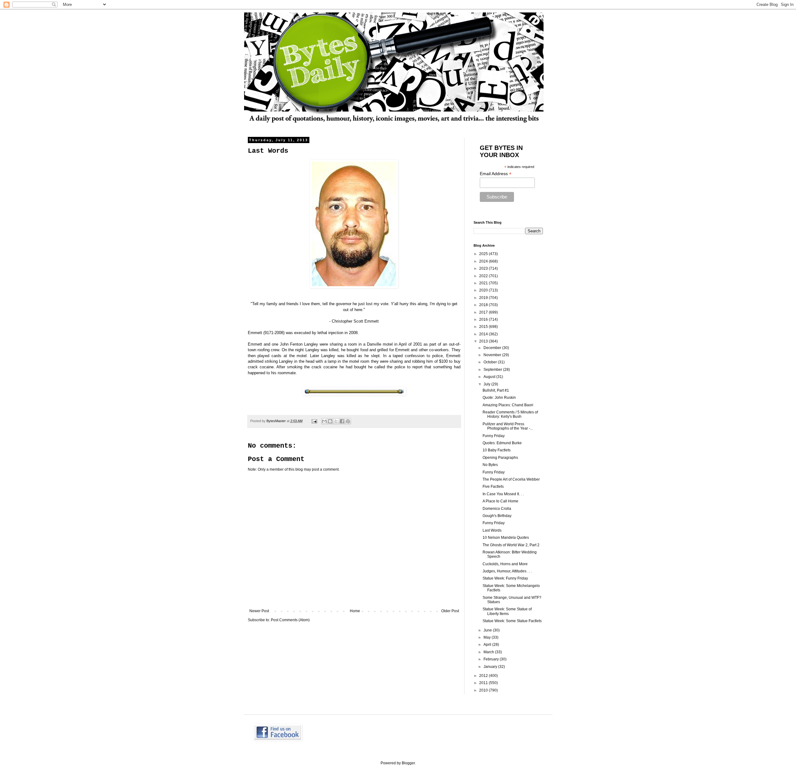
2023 (484, 268)
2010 (484, 690)
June (488, 630)
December (493, 348)
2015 (484, 326)
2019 (484, 298)
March (489, 652)
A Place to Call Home (500, 501)
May (488, 637)
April (488, 644)
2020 (484, 290)
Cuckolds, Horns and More (505, 564)
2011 (484, 683)
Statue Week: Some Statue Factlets (512, 621)
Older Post (450, 611)
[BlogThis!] (330, 421)
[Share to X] (336, 421)
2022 (484, 276)
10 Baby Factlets (497, 450)
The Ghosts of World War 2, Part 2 (511, 545)
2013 (484, 341)
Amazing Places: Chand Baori (508, 405)
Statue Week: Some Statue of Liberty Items (507, 611)
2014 (484, 334)
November (493, 355)
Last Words (492, 530)
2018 (484, 305)
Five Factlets (493, 486)
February (492, 659)
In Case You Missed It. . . (503, 494)
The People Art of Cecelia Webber (511, 479)
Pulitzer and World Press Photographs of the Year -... (508, 426)
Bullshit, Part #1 (496, 390)
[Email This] (324, 421)
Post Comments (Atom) (290, 620)
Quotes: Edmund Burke (502, 443)
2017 (484, 312)
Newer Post (259, 611)
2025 (484, 254)
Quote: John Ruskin (499, 397)
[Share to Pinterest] (348, 421)
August (490, 377)
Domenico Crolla (497, 508)
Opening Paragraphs (500, 457)
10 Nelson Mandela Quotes (506, 537)
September (493, 369)
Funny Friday (494, 436)
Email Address (495, 174)
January (491, 666)
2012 (484, 675)
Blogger (408, 763)
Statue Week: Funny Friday (505, 578)
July (487, 384)
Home (355, 611)
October (491, 362)
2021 (484, 283)
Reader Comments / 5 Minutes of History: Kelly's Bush (510, 414)
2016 (484, 319)
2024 (484, 261)
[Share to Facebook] (342, 421)
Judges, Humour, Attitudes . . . (507, 571)
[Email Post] (314, 421)
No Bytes (490, 465)
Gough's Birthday (497, 516)
